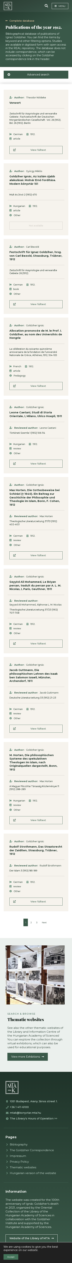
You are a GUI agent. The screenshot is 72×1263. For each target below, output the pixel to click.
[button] (46, 6)
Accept (11, 1256)
